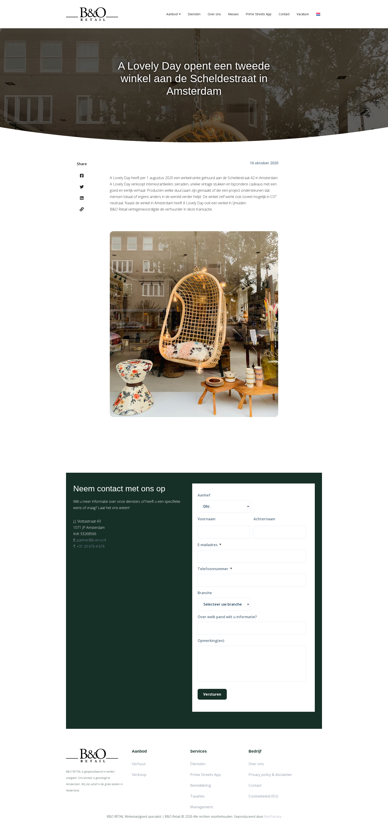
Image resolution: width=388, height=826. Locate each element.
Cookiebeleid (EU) (263, 796)
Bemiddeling (200, 785)
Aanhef (204, 495)
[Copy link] (81, 209)
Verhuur (139, 763)
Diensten (194, 14)
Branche (205, 593)
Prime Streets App (258, 14)
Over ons (214, 14)
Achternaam (264, 519)
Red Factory (272, 816)
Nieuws (233, 14)
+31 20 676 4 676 (91, 546)
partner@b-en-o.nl (91, 540)
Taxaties (197, 796)
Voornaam (206, 519)
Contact (284, 14)
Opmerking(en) (211, 640)
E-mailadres (209, 545)
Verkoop (139, 774)
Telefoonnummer (215, 569)
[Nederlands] (318, 14)
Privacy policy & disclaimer (270, 774)
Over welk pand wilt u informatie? (227, 617)
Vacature (303, 14)
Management (201, 806)
